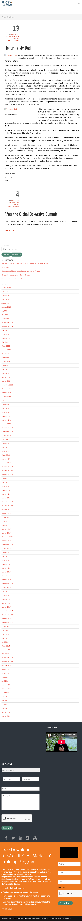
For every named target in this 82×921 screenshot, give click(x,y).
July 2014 (5, 630)
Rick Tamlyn (15, 34)
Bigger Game (10, 36)
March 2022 (6, 346)
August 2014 (6, 626)
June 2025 (5, 295)
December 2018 (7, 467)
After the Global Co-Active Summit (30, 214)
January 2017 (6, 533)
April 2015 (5, 595)
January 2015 (6, 607)
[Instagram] (27, 838)
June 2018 (5, 478)
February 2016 (7, 568)
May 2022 (5, 342)
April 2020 (5, 412)
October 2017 (6, 510)
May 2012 (5, 700)
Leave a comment (13, 40)
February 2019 (7, 459)
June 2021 (5, 365)
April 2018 (5, 486)
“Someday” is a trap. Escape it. (12, 279)
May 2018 (5, 482)
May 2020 (5, 408)
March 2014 (6, 646)
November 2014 (7, 615)
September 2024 (7, 303)
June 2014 (5, 634)
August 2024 (6, 307)
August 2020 (6, 397)
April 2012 (5, 704)
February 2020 (7, 420)
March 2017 (6, 525)
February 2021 (6, 377)
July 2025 (5, 291)
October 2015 (6, 580)
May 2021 (5, 369)
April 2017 (5, 521)
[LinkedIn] (20, 838)
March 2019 (6, 455)
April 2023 (5, 334)
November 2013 (7, 661)
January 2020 (6, 424)
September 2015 (7, 584)
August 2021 (6, 362)
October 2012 (6, 689)
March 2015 (6, 599)
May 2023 (5, 330)
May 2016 (5, 556)
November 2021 (7, 354)
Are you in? (5, 267)
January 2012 (6, 716)
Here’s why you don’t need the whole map (16, 275)
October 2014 (6, 619)
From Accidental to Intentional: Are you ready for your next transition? (25, 263)
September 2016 (7, 545)
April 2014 (5, 642)
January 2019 (6, 463)
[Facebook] (6, 838)
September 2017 (7, 513)
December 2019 (7, 428)
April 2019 (5, 451)
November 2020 (7, 389)
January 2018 (6, 498)
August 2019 (6, 436)
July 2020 (5, 400)
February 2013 (6, 685)
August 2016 (6, 549)
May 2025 (5, 299)
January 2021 (6, 381)
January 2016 (6, 572)
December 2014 (7, 611)
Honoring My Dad (17, 48)
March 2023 (6, 338)
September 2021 (7, 358)
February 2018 (7, 494)
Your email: (5, 246)
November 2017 (7, 506)
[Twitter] (13, 838)
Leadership (15, 38)
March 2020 (6, 416)
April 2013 (5, 681)
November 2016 (7, 537)
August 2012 (6, 693)
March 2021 (6, 373)
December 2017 (7, 502)
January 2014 (6, 654)
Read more (9, 230)
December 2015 (7, 576)
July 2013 (5, 677)
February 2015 (7, 603)
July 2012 (5, 697)
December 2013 (7, 658)
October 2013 (6, 665)
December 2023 (7, 323)
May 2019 (5, 447)
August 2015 (6, 587)
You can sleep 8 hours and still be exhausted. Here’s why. (21, 271)
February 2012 (6, 712)
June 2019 (5, 443)
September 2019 (7, 432)
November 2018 (7, 471)
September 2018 (7, 474)
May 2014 (5, 638)
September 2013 (7, 669)
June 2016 (5, 552)
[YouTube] (34, 838)
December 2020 (7, 385)
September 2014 (7, 623)
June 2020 (5, 404)
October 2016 (6, 541)
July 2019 (5, 439)
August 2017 (6, 517)
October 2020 (6, 393)
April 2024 (5, 319)
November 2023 (7, 326)
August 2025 (6, 287)
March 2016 (6, 564)
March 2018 (6, 490)
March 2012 (6, 708)
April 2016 (5, 560)
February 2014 (7, 650)
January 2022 (6, 350)
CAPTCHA (61, 888)
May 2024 (5, 315)
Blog (17, 36)
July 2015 (5, 591)
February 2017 (6, 529)
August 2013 (6, 673)
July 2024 (5, 311)
